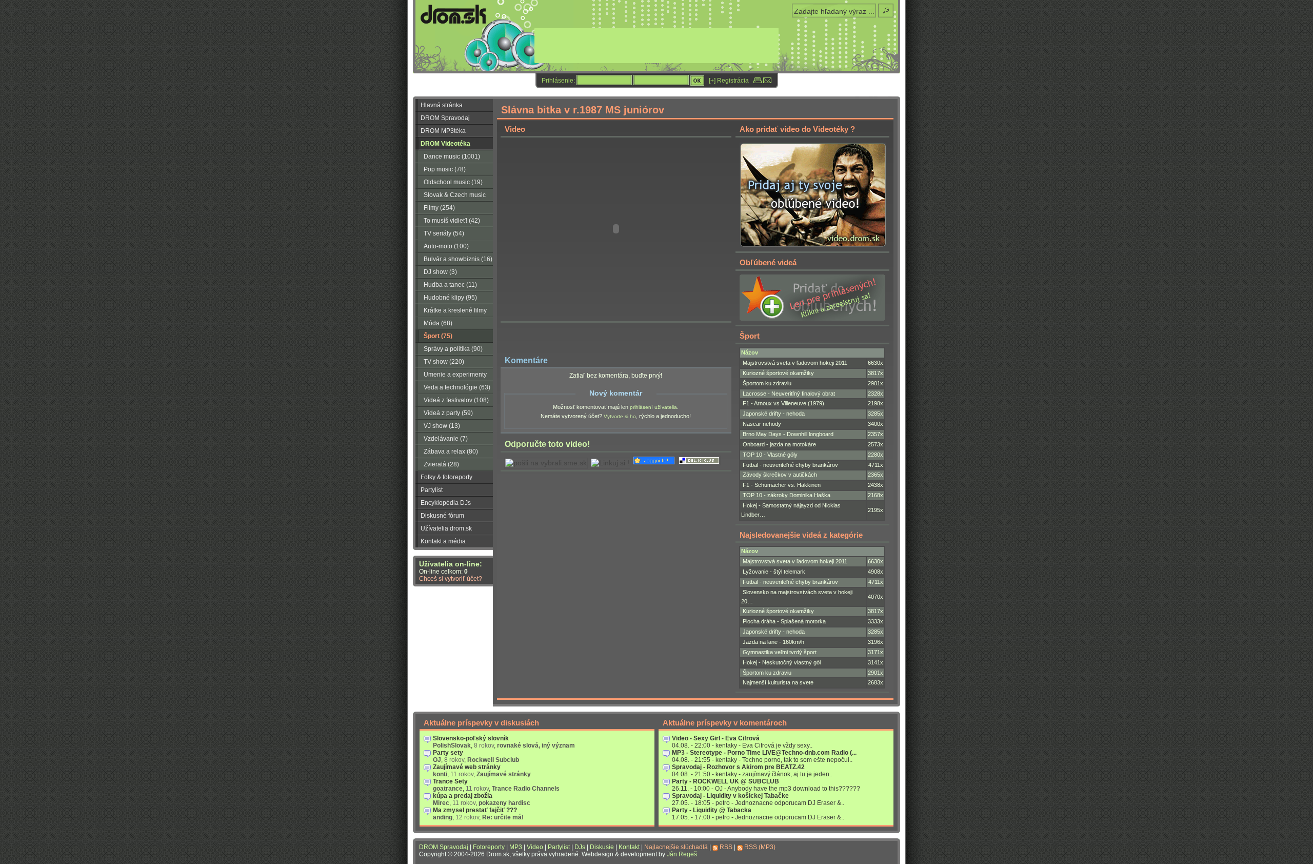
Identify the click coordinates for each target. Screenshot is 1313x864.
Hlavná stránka (442, 105)
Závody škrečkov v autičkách (780, 475)
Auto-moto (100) (446, 246)
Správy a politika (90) (453, 348)
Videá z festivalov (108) (456, 400)
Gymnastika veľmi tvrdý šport (780, 652)
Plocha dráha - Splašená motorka (784, 621)
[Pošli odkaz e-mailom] (767, 80)
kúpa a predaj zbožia (462, 795)
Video (535, 847)
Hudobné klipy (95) (450, 297)
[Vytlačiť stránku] (757, 80)
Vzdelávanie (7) (446, 438)
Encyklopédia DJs (446, 502)
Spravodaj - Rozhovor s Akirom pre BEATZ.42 (738, 767)
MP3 (515, 847)
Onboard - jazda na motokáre (779, 444)
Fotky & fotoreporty (446, 477)
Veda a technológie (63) (457, 387)
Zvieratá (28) (441, 464)
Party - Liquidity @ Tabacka (711, 810)
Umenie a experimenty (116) (451, 376)
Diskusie (602, 847)
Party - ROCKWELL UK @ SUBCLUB (725, 781)
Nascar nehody (762, 424)
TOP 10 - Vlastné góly (770, 454)
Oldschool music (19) (453, 182)
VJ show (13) (442, 425)
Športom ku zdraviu (767, 383)
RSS (726, 847)
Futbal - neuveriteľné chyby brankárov (790, 465)
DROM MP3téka (443, 130)
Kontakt (629, 847)
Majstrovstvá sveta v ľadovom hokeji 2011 (795, 363)
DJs (579, 847)
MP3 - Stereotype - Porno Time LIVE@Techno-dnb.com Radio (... (764, 752)
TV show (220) (444, 361)
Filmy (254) (439, 207)
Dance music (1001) (452, 156)
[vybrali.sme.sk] (546, 463)
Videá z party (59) (448, 413)
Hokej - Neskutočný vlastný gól (782, 662)
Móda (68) (438, 323)
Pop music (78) (445, 169)
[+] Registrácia (729, 80)
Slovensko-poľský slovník (471, 738)
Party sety (448, 752)
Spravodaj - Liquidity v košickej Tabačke (730, 795)
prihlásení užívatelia (653, 407)
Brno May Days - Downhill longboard (788, 434)
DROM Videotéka (445, 143)
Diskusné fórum (442, 515)
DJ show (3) (440, 272)
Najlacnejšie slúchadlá (676, 847)
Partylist (432, 490)
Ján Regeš (682, 854)
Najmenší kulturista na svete (778, 682)
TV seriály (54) (444, 233)
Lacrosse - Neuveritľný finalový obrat (789, 393)
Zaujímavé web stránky (467, 767)
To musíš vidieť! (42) (452, 220)
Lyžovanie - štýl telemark (774, 571)
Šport (750, 335)
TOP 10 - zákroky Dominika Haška (786, 495)
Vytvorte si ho (620, 416)
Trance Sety (450, 781)
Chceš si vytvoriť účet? (450, 578)
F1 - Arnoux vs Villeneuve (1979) (783, 403)
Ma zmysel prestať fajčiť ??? (475, 810)
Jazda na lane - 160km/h (773, 642)
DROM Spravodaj (445, 118)
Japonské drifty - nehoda (774, 413)
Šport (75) (438, 336)
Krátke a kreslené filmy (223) (451, 312)
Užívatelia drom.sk (446, 528)
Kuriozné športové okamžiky (778, 373)
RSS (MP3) (759, 847)
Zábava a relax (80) (451, 451)
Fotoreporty (489, 847)
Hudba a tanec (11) (450, 284)
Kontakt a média (443, 541)
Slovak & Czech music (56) (450, 196)
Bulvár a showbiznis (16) (458, 259)
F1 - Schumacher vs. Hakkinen (782, 485)
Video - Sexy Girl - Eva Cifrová (716, 738)
